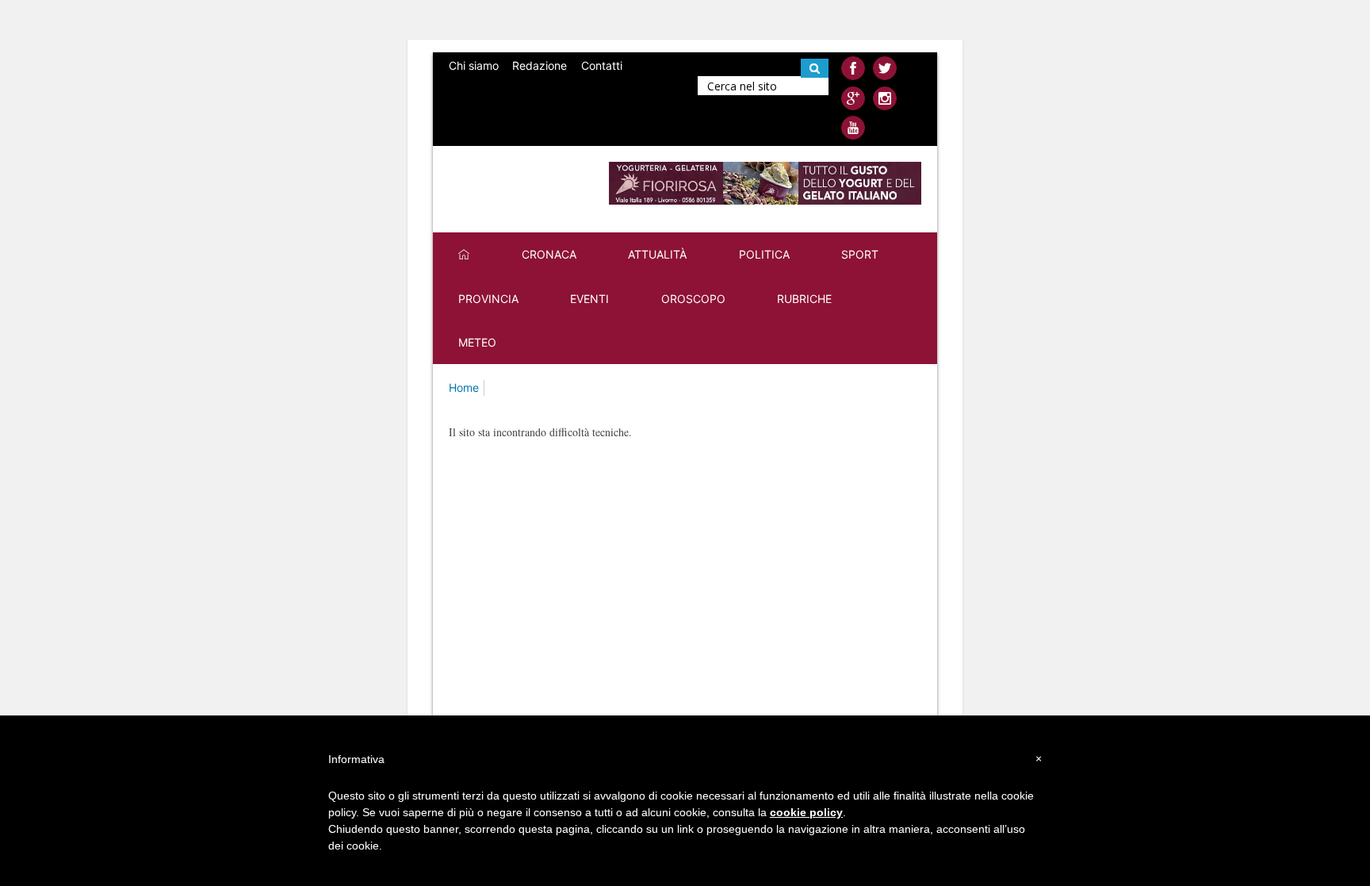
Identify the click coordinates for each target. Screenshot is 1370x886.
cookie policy (806, 812)
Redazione (539, 65)
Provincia (488, 298)
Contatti (601, 65)
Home (464, 387)
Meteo (477, 342)
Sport (859, 254)
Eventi (589, 298)
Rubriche (804, 298)
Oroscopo (693, 298)
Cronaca (549, 254)
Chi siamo (474, 65)
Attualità (657, 254)
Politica (764, 254)
